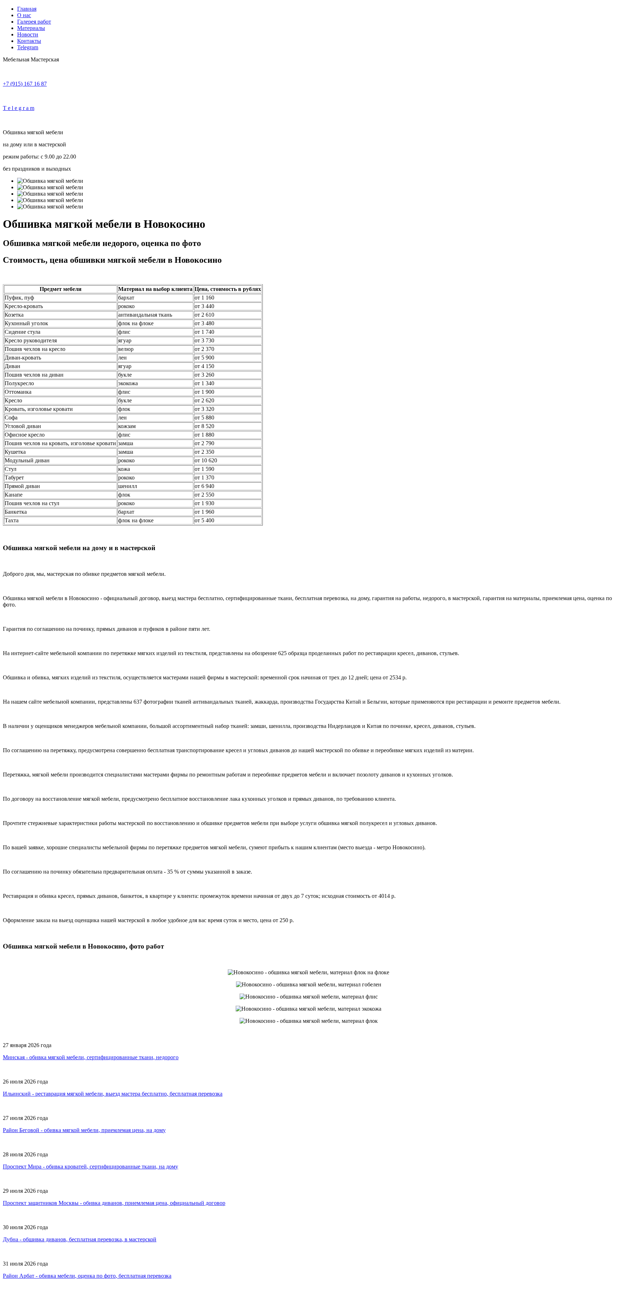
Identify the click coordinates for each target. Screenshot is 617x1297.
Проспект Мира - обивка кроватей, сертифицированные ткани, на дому (90, 1166)
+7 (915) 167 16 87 (25, 84)
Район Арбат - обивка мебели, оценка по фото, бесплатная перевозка (87, 1276)
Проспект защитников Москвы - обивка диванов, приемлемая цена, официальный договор (114, 1203)
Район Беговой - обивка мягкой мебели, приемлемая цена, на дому (84, 1130)
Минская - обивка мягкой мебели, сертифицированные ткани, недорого (91, 1057)
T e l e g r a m (18, 108)
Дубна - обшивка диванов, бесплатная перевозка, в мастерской (79, 1239)
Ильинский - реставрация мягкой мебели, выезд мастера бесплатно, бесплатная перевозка (112, 1094)
